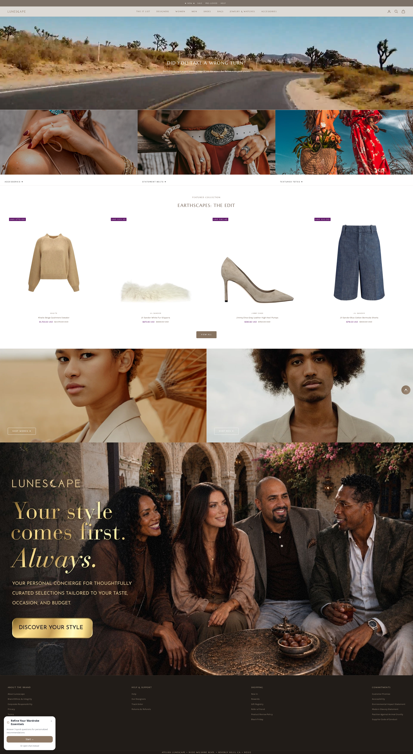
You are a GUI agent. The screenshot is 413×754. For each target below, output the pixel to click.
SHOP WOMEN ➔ (21, 431)
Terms (11, 714)
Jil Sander (155, 313)
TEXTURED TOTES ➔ (291, 182)
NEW (189, 3)
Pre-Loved (212, 3)
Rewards (255, 699)
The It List (143, 11)
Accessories (269, 11)
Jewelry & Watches (242, 11)
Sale (199, 3)
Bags (220, 11)
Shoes (207, 11)
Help (223, 3)
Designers (162, 11)
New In (254, 694)
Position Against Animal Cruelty (387, 714)
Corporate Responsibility (20, 704)
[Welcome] (206, 558)
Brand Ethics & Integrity (20, 699)
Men (194, 11)
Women (180, 11)
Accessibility (378, 699)
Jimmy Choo (257, 313)
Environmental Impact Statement (388, 704)
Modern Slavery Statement (385, 709)
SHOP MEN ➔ (226, 431)
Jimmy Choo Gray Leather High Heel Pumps (257, 317)
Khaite (53, 313)
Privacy (11, 709)
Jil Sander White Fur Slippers (155, 317)
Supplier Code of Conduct (384, 719)
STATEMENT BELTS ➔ (154, 182)
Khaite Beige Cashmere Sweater (54, 317)
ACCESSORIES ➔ (14, 182)
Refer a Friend (258, 709)
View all (206, 334)
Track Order (137, 704)
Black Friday (257, 719)
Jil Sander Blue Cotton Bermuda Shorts (359, 317)
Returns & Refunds (141, 709)
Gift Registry (257, 704)
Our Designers (139, 699)
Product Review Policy (262, 714)
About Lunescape (16, 694)
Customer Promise (381, 694)
